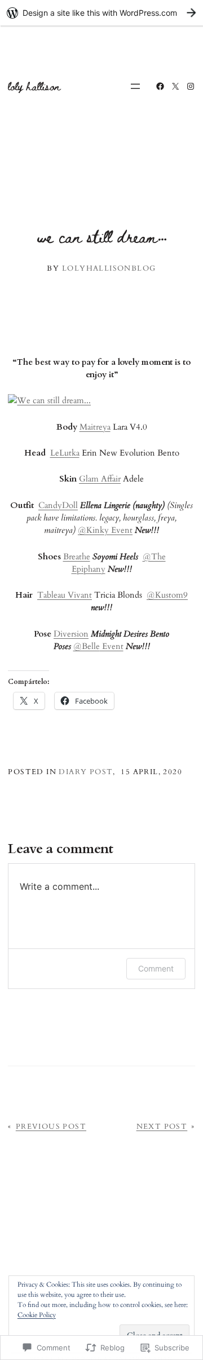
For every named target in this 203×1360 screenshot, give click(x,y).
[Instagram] (190, 86)
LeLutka (65, 452)
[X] (175, 86)
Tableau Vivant (64, 594)
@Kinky (93, 530)
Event (121, 530)
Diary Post (86, 772)
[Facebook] (160, 86)
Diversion (71, 633)
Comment (156, 968)
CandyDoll (58, 505)
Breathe (76, 556)
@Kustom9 (167, 594)
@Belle (86, 646)
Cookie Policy (36, 1314)
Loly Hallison (34, 86)
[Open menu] (135, 86)
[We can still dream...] (49, 400)
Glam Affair (100, 478)
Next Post (162, 1126)
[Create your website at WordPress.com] (101, 12)
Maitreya (95, 426)
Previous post (51, 1126)
